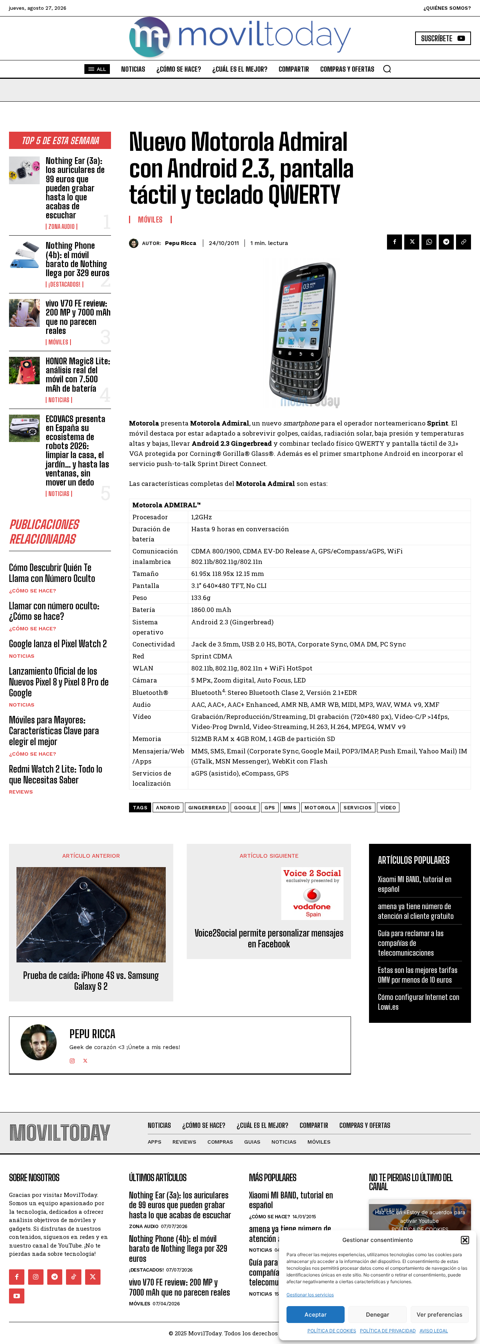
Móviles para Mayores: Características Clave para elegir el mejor (54, 730)
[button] (465, 1240)
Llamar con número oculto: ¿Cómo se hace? (54, 611)
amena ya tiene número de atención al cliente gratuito (416, 911)
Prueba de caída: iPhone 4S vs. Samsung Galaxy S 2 (91, 981)
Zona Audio (61, 227)
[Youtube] (16, 1296)
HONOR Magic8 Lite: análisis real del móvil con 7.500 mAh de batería (78, 375)
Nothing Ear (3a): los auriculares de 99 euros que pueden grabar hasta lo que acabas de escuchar (75, 188)
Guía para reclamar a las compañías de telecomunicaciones (411, 943)
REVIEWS (21, 791)
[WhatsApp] (429, 242)
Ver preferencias (439, 1314)
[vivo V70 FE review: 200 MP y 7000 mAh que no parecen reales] (24, 312)
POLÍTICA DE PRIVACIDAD (388, 1330)
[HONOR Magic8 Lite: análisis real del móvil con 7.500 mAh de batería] (24, 370)
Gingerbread (207, 807)
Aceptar (315, 1314)
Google (245, 807)
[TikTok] (73, 1277)
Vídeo (388, 807)
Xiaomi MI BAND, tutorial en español (291, 1200)
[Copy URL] (463, 242)
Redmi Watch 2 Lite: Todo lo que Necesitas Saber (55, 774)
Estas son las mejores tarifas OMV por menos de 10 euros (418, 974)
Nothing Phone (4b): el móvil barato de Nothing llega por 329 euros (78, 259)
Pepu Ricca (180, 243)
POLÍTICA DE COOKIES (332, 1330)
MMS (290, 807)
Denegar (377, 1314)
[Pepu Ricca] (135, 243)
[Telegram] (446, 242)
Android (168, 807)
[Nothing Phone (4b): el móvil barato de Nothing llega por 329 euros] (24, 255)
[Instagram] (72, 1059)
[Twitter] (411, 242)
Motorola (319, 807)
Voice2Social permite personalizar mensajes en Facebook (269, 938)
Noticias (58, 400)
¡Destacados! (64, 284)
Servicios (358, 807)
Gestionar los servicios (310, 1294)
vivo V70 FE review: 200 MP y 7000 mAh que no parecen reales (78, 317)
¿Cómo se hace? (32, 590)
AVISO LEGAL (434, 1330)
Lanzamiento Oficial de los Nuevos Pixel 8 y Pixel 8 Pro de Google (59, 682)
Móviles (58, 342)
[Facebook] (394, 242)
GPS (269, 807)
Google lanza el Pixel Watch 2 (58, 643)
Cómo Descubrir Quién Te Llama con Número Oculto (52, 573)
